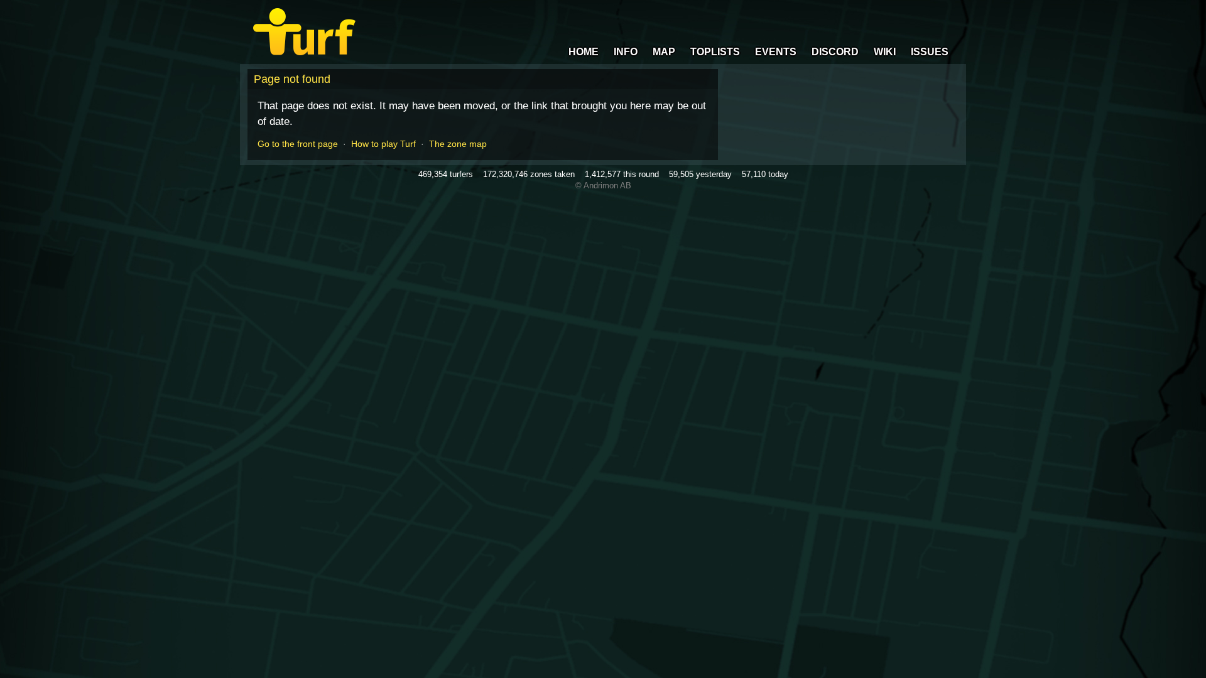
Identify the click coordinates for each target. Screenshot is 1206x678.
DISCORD (835, 51)
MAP (664, 51)
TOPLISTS (715, 51)
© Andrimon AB (603, 185)
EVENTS (775, 51)
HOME (583, 51)
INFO (626, 51)
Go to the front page (298, 144)
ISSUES (929, 51)
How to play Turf (383, 144)
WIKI (885, 51)
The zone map (458, 144)
